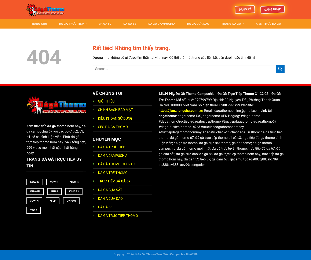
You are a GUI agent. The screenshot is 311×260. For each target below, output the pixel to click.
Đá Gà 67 (105, 24)
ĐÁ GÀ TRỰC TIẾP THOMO (118, 216)
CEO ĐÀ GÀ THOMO (113, 127)
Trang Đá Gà (231, 24)
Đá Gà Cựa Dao (198, 24)
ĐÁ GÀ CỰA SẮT (110, 190)
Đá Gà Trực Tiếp (71, 24)
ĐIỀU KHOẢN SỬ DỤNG (115, 118)
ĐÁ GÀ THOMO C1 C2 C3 (116, 164)
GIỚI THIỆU (106, 101)
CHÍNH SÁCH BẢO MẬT (115, 110)
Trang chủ (38, 24)
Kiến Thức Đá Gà (268, 24)
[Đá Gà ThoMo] (47, 9)
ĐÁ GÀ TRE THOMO (113, 173)
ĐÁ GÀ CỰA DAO (110, 199)
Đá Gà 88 (129, 24)
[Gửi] (280, 69)
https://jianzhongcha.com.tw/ (181, 111)
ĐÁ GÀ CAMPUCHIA (112, 156)
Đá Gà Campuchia (161, 24)
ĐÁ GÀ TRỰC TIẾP (112, 147)
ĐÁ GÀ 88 (105, 207)
